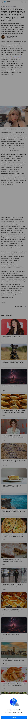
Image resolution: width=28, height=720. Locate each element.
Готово (14, 717)
